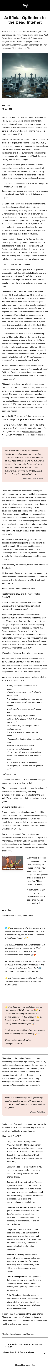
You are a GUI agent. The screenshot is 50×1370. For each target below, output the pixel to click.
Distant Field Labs (22, 1365)
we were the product (32, 431)
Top (33, 1365)
